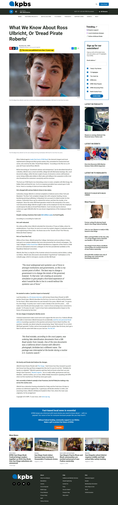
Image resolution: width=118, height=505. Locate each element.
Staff (41, 498)
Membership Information (91, 483)
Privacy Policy (43, 495)
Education (87, 453)
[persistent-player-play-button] (11, 12)
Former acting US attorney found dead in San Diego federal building (96, 223)
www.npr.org (46, 397)
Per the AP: (51, 328)
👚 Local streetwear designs (95, 33)
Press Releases (44, 492)
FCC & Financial (44, 486)
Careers (42, 483)
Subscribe (97, 96)
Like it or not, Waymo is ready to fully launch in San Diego (97, 230)
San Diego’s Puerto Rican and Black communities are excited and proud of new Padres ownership (96, 247)
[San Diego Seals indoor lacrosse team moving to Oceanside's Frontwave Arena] (46, 444)
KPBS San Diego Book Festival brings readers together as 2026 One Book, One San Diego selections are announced (20, 459)
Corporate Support (89, 478)
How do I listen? (66, 489)
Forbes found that (32, 244)
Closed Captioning (67, 481)
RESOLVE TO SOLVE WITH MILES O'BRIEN (95, 194)
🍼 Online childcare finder (94, 36)
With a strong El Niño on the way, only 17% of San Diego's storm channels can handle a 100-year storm (97, 238)
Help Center (65, 495)
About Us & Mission (45, 478)
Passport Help (66, 492)
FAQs (64, 486)
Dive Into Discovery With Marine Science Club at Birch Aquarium (95, 165)
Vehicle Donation (89, 492)
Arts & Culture (46, 16)
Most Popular (90, 202)
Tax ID (86, 489)
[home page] (20, 4)
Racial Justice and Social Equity (67, 453)
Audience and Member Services (70, 478)
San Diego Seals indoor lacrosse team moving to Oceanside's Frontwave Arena (46, 457)
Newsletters (43, 481)
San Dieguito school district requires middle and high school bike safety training (96, 457)
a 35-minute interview (35, 297)
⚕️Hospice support (92, 30)
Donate (59, 427)
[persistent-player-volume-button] (16, 11)
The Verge (41, 366)
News (20, 16)
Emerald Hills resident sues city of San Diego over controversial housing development (96, 256)
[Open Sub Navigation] (22, 16)
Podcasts (68, 16)
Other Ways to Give (89, 486)
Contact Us (65, 483)
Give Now (104, 4)
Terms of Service (44, 501)
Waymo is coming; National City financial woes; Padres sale (95, 136)
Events (89, 16)
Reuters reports (37, 372)
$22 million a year (47, 215)
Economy (37, 453)
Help (96, 16)
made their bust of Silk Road (39, 159)
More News (13, 435)
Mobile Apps (43, 489)
